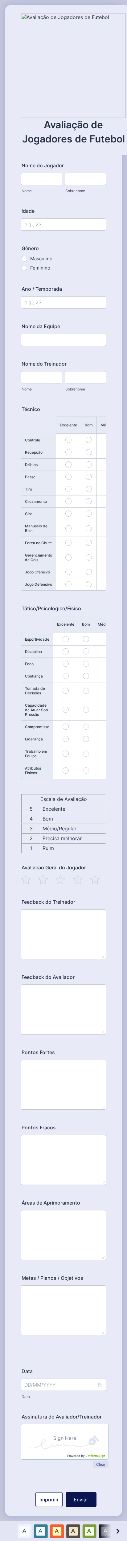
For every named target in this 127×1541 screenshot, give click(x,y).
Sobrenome (75, 190)
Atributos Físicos (33, 770)
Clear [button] (100, 1464)
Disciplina (33, 651)
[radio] (26, 879)
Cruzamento (36, 501)
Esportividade (37, 639)
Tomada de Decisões (35, 690)
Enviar (81, 1499)
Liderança (34, 739)
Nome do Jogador (43, 165)
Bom (89, 425)
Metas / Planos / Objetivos (52, 1278)
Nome (27, 190)
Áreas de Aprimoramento (51, 1203)
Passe (30, 477)
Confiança (34, 676)
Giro (28, 513)
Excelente (68, 425)
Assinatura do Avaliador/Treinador (62, 1417)
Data (26, 1396)
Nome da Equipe (41, 326)
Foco (29, 664)
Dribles (31, 464)
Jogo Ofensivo (37, 572)
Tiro (28, 489)
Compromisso (37, 726)
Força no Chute (38, 543)
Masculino (41, 259)
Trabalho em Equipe (36, 753)
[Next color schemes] (117, 1531)
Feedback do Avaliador (48, 977)
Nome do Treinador (44, 364)
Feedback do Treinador (48, 902)
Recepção (34, 452)
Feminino (40, 268)
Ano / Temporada (42, 289)
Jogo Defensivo (38, 584)
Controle (32, 440)
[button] (100, 1385)
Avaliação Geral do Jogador (54, 867)
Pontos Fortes (38, 1052)
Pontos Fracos (39, 1127)
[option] (24, 1531)
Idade (28, 211)
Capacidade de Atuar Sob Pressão (36, 710)
